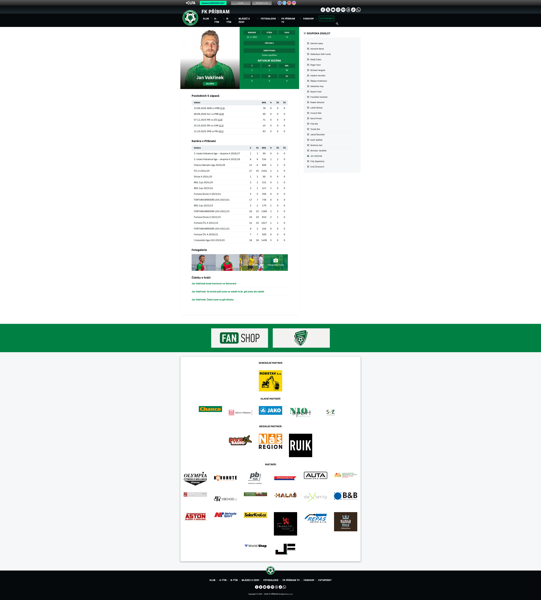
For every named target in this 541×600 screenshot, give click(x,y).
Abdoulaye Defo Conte (320, 54)
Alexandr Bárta (317, 49)
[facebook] (323, 9)
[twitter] (328, 9)
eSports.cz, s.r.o (286, 594)
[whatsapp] (358, 9)
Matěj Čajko (315, 59)
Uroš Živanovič (317, 166)
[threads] (348, 9)
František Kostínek (319, 97)
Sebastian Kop (316, 86)
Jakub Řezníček (317, 134)
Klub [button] (206, 18)
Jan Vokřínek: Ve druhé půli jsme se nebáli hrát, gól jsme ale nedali (228, 291)
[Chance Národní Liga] (213, 3)
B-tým (234, 580)
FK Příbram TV (288, 20)
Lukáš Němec (316, 107)
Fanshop (308, 18)
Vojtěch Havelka (317, 75)
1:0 (220, 119)
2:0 (221, 114)
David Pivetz (316, 118)
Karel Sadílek (316, 140)
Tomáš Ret (315, 129)
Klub (212, 580)
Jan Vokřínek (316, 156)
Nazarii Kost (316, 91)
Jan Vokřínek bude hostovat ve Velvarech (214, 283)
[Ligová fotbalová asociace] (190, 4)
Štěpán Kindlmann (318, 81)
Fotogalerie (268, 18)
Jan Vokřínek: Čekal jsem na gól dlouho (213, 299)
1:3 (222, 108)
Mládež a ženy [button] (244, 20)
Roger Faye (315, 65)
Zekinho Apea (316, 43)
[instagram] (338, 9)
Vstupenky (326, 18)
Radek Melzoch (317, 102)
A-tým (223, 580)
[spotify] (343, 9)
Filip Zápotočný (317, 161)
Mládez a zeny (250, 580)
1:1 (221, 125)
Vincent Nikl (316, 113)
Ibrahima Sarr (316, 145)
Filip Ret (314, 124)
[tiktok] (353, 9)
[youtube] (333, 9)
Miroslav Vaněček (318, 150)
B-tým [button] (228, 20)
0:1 (221, 131)
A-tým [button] (216, 20)
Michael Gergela (317, 70)
